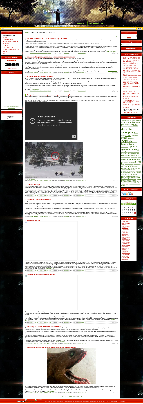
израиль (128, 157)
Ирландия (124, 181)
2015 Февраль (126, 226)
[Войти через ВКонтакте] (6, 64)
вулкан (124, 138)
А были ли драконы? (34, 220)
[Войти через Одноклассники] (17, 64)
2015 (125, 180)
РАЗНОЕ (125, 98)
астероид (130, 153)
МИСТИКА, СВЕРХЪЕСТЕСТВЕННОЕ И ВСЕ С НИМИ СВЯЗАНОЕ (132, 76)
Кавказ (130, 171)
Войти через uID (11, 60)
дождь (129, 159)
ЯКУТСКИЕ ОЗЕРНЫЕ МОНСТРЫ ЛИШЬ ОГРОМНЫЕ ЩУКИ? (47, 38)
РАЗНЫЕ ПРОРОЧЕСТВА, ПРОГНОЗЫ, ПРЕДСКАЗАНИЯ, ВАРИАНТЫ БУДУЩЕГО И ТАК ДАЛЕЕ (131, 82)
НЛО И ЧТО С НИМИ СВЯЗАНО (131, 93)
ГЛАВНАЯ (80, 23)
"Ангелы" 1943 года (33, 184)
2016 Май (124, 249)
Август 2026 (129, 202)
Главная (27, 32)
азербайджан (124, 171)
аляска (136, 166)
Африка (123, 122)
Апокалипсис (124, 147)
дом (122, 162)
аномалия (136, 153)
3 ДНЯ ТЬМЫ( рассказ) (129, 79)
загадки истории (127, 130)
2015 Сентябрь (126, 237)
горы (134, 179)
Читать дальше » (111, 51)
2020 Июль (125, 259)
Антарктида (135, 181)
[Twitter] (125, 194)
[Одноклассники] (127, 194)
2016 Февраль (126, 245)
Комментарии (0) (82, 53)
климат (136, 152)
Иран (127, 122)
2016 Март (125, 246)
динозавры (124, 182)
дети (134, 172)
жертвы (124, 174)
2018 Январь (125, 256)
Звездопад (137, 157)
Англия (123, 157)
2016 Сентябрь (126, 253)
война (132, 122)
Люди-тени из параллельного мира (39, 199)
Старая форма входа (11, 68)
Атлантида (135, 141)
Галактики (129, 181)
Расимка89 (66, 53)
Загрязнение (136, 184)
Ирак (126, 153)
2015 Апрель (125, 229)
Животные (137, 176)
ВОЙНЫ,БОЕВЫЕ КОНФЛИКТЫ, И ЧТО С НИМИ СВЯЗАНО (131, 58)
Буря (122, 164)
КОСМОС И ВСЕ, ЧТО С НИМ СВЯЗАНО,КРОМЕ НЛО (131, 67)
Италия (128, 168)
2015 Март (125, 228)
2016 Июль (125, 251)
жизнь (138, 159)
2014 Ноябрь (125, 221)
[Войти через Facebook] (10, 64)
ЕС (138, 150)
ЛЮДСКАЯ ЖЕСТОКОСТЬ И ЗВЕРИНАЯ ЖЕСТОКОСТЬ (130, 64)
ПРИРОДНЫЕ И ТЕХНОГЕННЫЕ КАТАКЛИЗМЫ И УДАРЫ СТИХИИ (132, 71)
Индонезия (129, 152)
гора (140, 181)
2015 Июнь (125, 232)
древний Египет (132, 124)
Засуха (130, 174)
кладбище (137, 177)
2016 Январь (125, 243)
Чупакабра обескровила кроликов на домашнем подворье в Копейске (51, 57)
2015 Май (124, 231)
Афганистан (127, 162)
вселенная (124, 176)
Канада (123, 168)
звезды (139, 172)
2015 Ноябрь (125, 240)
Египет (138, 122)
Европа (135, 126)
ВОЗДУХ (136, 182)
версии (127, 141)
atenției (129, 180)
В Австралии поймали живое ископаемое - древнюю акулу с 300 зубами (51, 347)
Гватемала (135, 174)
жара (122, 153)
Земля (130, 126)
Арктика (123, 159)
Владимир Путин (128, 172)
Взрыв (133, 177)
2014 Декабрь (126, 223)
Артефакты (127, 166)
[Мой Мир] (130, 194)
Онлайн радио (125, 44)
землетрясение (130, 120)
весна (123, 185)
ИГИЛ (128, 135)
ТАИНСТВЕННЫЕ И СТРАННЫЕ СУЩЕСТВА (40, 53)
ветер (138, 162)
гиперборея (131, 138)
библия (126, 179)
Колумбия (133, 168)
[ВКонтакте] (123, 194)
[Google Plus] (132, 194)
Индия (136, 133)
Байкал (123, 155)
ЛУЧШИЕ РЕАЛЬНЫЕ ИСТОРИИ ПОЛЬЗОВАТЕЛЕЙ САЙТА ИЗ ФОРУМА (131, 106)
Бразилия (124, 126)
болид (132, 182)
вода (139, 164)
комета (133, 157)
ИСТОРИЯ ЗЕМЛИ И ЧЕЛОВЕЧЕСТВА (128, 90)
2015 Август (125, 235)
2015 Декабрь (126, 242)
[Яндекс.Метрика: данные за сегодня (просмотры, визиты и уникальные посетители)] (29, 400)
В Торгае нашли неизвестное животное (40, 76)
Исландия (133, 180)
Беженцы (130, 179)
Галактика (131, 176)
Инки (122, 179)
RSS (105, 0)
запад (137, 155)
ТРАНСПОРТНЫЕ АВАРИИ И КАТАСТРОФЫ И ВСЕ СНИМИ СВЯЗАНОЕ (131, 101)
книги (131, 184)
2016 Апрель (125, 248)
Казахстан (130, 164)
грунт (128, 182)
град (128, 169)
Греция (123, 152)
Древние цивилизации (130, 148)
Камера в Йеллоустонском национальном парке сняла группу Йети (49, 95)
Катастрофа (124, 124)
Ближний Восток (127, 144)
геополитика (128, 177)
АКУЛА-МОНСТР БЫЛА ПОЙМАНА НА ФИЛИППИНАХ (44, 326)
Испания (134, 171)
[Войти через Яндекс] (13, 64)
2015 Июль (125, 234)
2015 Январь (125, 224)
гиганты (136, 164)
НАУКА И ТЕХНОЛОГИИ (129, 96)
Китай (133, 155)
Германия (138, 120)
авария (123, 135)
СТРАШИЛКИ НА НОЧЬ (129, 112)
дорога (123, 184)
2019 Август (125, 257)
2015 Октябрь (126, 239)
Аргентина (124, 169)
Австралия (134, 135)
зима (123, 120)
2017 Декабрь (126, 254)
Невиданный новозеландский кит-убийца (41, 274)
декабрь (127, 184)
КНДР (122, 177)
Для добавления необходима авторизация (11, 107)
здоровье (132, 169)
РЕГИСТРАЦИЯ (93, 23)
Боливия (132, 162)
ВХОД (103, 23)
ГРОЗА (138, 168)
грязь (126, 164)
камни (134, 159)
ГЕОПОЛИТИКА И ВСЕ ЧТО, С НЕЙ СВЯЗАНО (131, 61)
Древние (128, 155)
